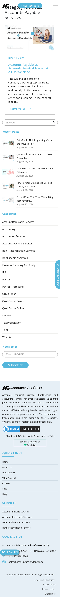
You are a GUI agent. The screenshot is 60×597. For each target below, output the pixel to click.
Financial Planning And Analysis (20, 265)
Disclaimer (50, 594)
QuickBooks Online (13, 308)
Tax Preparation (11, 322)
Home (5, 461)
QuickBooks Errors (13, 301)
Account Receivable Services (18, 222)
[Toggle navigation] (55, 5)
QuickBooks (9, 294)
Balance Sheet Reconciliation (16, 522)
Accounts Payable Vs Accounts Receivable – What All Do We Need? (28, 68)
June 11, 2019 (16, 58)
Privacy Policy (49, 585)
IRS (4, 272)
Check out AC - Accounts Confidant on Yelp (30, 436)
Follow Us (10, 552)
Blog (4, 494)
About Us (7, 467)
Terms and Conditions (44, 580)
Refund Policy (48, 589)
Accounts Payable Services (17, 243)
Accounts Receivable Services (17, 517)
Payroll (6, 279)
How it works (8, 472)
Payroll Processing (13, 286)
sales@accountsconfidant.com (25, 562)
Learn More (17, 109)
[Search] (53, 122)
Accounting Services (13, 236)
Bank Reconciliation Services (18, 250)
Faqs (4, 488)
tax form (7, 315)
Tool (5, 330)
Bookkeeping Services (15, 258)
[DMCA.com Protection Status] (21, 429)
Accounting (8, 229)
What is (6, 337)
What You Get (9, 477)
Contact (6, 483)
